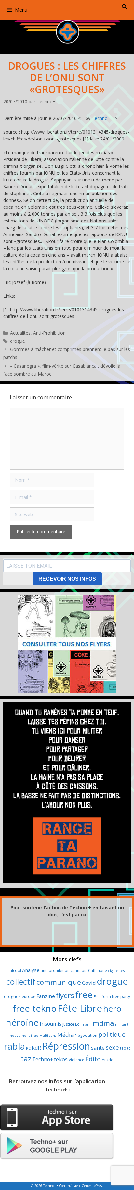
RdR (36, 1047)
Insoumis (50, 1023)
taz (26, 1058)
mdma (103, 1023)
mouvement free (23, 1035)
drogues (12, 996)
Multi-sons (47, 1035)
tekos (61, 1059)
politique (112, 1034)
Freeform (102, 996)
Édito (93, 1059)
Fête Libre (80, 1008)
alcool (15, 970)
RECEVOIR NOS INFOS (67, 579)
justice (68, 1024)
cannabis (79, 970)
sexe (112, 1047)
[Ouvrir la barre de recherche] (124, 6)
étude (108, 1060)
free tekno (35, 1008)
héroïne (22, 1022)
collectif (20, 981)
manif (87, 1024)
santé (98, 1047)
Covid (89, 982)
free (84, 995)
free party (121, 996)
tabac (125, 1048)
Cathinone (97, 970)
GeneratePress (92, 1185)
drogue (17, 341)
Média (65, 1034)
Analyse (31, 970)
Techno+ (101, 118)
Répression (66, 1045)
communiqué (58, 982)
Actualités (20, 333)
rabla (14, 1046)
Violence (76, 1060)
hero (112, 1008)
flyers (65, 995)
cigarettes (116, 971)
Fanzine (45, 996)
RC (28, 1048)
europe (28, 996)
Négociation (86, 1035)
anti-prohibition (55, 970)
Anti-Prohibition (49, 333)
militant (121, 1024)
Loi (78, 1024)
